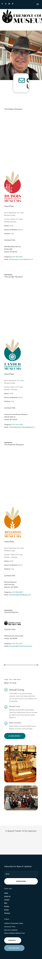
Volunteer (13, 948)
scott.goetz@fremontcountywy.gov (20, 646)
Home (6, 893)
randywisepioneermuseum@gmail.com (22, 427)
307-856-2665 (17, 592)
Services (7, 913)
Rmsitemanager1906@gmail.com (20, 595)
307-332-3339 (17, 424)
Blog (5, 903)
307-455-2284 (17, 257)
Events (6, 910)
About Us (7, 896)
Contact (6, 899)
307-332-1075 (17, 643)
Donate (6, 906)
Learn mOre (14, 736)
